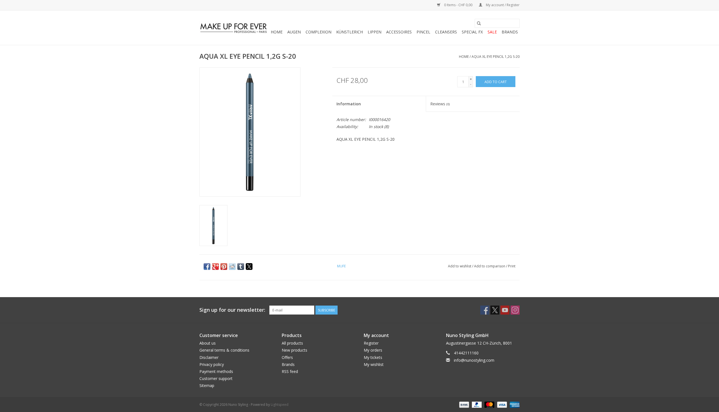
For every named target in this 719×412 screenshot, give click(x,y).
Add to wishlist (460, 266)
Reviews (440, 103)
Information (348, 103)
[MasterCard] (489, 404)
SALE (492, 32)
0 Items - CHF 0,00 (458, 5)
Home (277, 32)
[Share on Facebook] (207, 266)
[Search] (479, 23)
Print (511, 266)
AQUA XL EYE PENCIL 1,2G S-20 (496, 56)
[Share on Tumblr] (240, 266)
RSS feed (290, 371)
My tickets (373, 357)
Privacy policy (211, 364)
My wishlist (374, 364)
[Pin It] (223, 266)
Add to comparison (490, 266)
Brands (510, 32)
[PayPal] (476, 404)
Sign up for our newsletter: (232, 310)
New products (294, 350)
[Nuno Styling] (233, 28)
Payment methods (216, 371)
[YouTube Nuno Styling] (504, 310)
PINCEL (423, 32)
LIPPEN (374, 32)
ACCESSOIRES (399, 32)
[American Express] (514, 404)
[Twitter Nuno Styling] (494, 310)
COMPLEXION (318, 32)
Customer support (216, 378)
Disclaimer (209, 357)
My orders (373, 350)
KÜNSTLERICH (349, 32)
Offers (287, 357)
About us (207, 343)
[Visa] (501, 404)
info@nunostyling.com (474, 360)
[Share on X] (249, 266)
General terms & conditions (224, 350)
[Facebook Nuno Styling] (484, 310)
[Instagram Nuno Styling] (515, 310)
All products (292, 343)
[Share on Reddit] (232, 266)
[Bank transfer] (463, 404)
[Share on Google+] (215, 266)
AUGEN (294, 32)
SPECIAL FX (472, 32)
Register (371, 343)
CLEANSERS (446, 32)
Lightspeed (279, 404)
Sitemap (206, 385)
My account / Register (502, 5)
